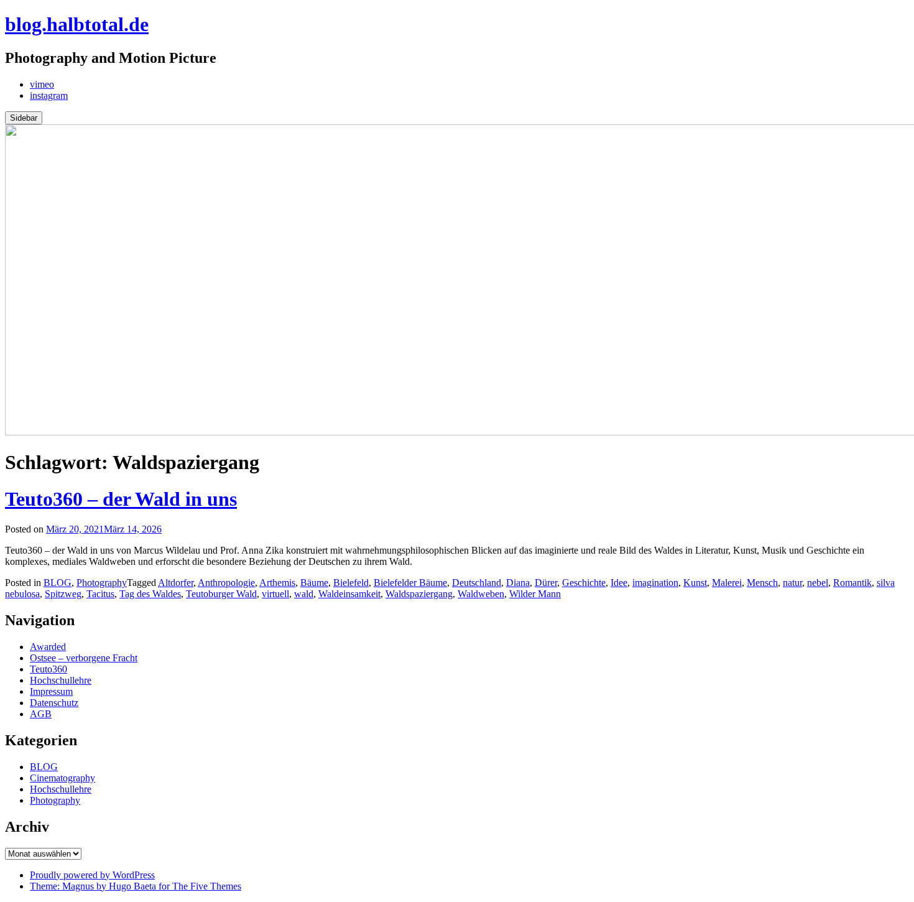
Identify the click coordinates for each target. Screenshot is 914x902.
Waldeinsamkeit (349, 593)
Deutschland (476, 582)
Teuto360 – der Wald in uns (121, 499)
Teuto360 (48, 669)
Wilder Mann (535, 593)
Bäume (314, 582)
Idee (619, 582)
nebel (817, 582)
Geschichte (584, 582)
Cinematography (62, 778)
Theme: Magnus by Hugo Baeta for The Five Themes (135, 886)
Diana (518, 582)
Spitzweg (63, 593)
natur (792, 582)
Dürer (546, 582)
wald (303, 593)
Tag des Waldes (150, 593)
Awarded (48, 646)
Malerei (727, 582)
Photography (101, 582)
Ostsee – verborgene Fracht (83, 658)
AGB (41, 714)
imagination (655, 582)
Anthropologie (226, 582)
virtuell (275, 593)
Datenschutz (54, 702)
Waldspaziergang (419, 593)
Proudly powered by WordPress (92, 875)
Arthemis (277, 582)
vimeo (42, 84)
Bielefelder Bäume (410, 582)
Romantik (852, 582)
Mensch (762, 582)
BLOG (58, 582)
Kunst (695, 582)
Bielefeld (351, 582)
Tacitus (100, 593)
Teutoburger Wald (221, 593)
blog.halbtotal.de (77, 24)
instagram (49, 95)
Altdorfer (175, 582)
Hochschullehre (60, 680)
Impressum (51, 691)
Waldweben (481, 593)
